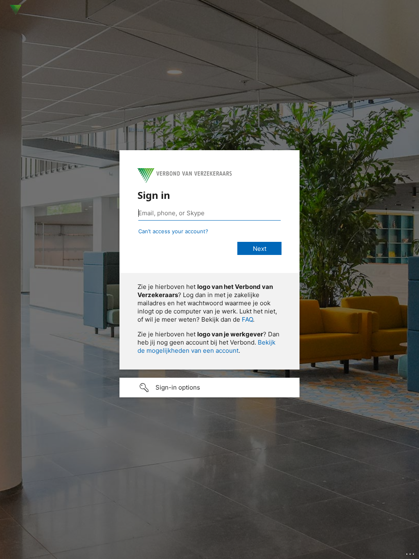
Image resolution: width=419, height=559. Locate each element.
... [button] (411, 552)
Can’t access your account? (173, 231)
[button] (209, 387)
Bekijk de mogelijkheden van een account (206, 346)
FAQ (247, 319)
